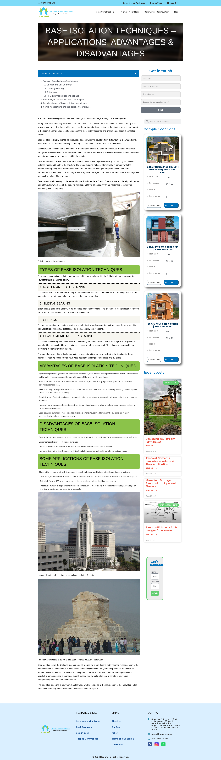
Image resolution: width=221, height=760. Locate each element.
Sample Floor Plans (130, 12)
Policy (115, 732)
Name (153, 572)
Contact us (118, 744)
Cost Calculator (84, 727)
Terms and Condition (123, 738)
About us (116, 721)
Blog (176, 12)
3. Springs (52, 92)
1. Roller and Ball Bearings (59, 85)
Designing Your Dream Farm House (160, 440)
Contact (155, 582)
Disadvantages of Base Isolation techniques (65, 103)
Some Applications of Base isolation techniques (67, 107)
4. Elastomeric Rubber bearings (63, 96)
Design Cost (156, 3)
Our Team (117, 727)
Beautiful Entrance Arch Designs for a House (161, 529)
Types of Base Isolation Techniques (60, 81)
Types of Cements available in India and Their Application (160, 461)
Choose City (172, 3)
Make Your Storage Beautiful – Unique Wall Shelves (161, 483)
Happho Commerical (87, 738)
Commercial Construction (156, 12)
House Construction (104, 12)
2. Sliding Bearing (55, 88)
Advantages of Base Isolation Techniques (63, 99)
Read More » (151, 446)
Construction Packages (134, 3)
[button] (136, 74)
